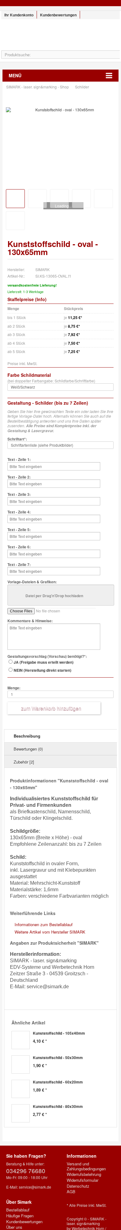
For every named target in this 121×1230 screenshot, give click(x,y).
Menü (15, 75)
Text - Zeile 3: (19, 494)
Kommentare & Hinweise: (30, 621)
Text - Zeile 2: (19, 477)
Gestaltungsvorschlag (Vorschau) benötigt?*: (47, 656)
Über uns (14, 1227)
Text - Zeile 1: (19, 459)
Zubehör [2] (24, 762)
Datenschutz (78, 1186)
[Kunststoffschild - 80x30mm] (20, 1113)
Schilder (82, 86)
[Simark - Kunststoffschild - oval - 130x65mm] (62, 109)
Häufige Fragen (20, 1215)
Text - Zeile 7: (19, 564)
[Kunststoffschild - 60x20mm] (20, 1089)
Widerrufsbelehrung (84, 1174)
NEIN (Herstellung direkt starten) (42, 670)
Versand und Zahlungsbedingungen (86, 1166)
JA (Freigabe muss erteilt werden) (44, 662)
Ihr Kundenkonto (19, 15)
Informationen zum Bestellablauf (44, 924)
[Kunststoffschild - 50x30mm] (20, 1064)
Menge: (13, 688)
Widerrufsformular (82, 1180)
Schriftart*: (17, 439)
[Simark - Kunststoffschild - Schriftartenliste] (15, 220)
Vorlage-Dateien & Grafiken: (32, 582)
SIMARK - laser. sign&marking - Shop (60, 38)
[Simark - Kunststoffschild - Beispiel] (37, 198)
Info (41, 299)
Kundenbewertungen (58, 15)
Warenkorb (105, 35)
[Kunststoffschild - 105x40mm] (20, 1040)
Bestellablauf (17, 1209)
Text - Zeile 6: (19, 547)
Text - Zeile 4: (19, 512)
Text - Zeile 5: (19, 529)
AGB (71, 1191)
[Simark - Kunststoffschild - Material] (103, 198)
